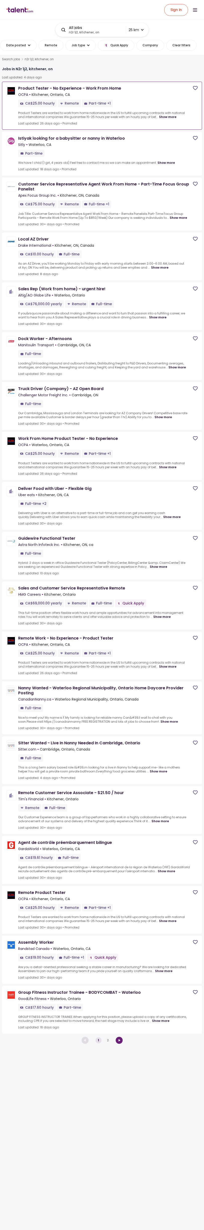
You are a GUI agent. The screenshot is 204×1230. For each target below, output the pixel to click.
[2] (119, 1040)
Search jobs (11, 59)
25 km (134, 29)
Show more (167, 117)
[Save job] (195, 88)
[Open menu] (195, 10)
